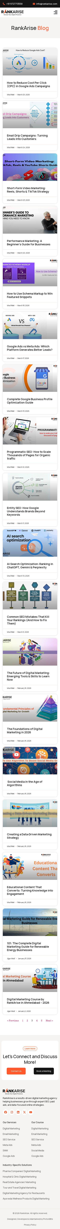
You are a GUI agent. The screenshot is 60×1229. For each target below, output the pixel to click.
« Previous (13, 1020)
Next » (49, 1020)
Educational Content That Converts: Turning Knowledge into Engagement (30, 890)
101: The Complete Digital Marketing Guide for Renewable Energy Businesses (28, 946)
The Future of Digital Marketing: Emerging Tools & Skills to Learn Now (28, 676)
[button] (55, 12)
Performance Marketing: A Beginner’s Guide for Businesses (28, 242)
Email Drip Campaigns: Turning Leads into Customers (27, 137)
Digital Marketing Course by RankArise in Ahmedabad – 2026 (28, 1001)
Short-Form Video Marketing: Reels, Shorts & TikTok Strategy (28, 189)
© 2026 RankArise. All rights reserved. (30, 1213)
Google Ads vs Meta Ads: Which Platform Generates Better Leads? (29, 348)
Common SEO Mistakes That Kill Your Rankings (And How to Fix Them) (28, 620)
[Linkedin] (18, 1112)
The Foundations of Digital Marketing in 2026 (25, 730)
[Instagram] (12, 1112)
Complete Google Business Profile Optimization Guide (29, 400)
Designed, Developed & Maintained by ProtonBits (30, 1219)
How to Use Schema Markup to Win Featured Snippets (30, 295)
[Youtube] (30, 1112)
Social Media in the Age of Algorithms (24, 783)
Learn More (30, 1048)
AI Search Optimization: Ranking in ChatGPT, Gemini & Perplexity (30, 565)
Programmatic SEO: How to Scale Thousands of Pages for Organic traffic (29, 455)
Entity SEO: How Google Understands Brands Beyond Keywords (26, 511)
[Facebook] (5, 1112)
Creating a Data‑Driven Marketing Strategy (29, 836)
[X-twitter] (24, 1112)
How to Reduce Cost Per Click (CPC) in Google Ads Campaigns (28, 84)
